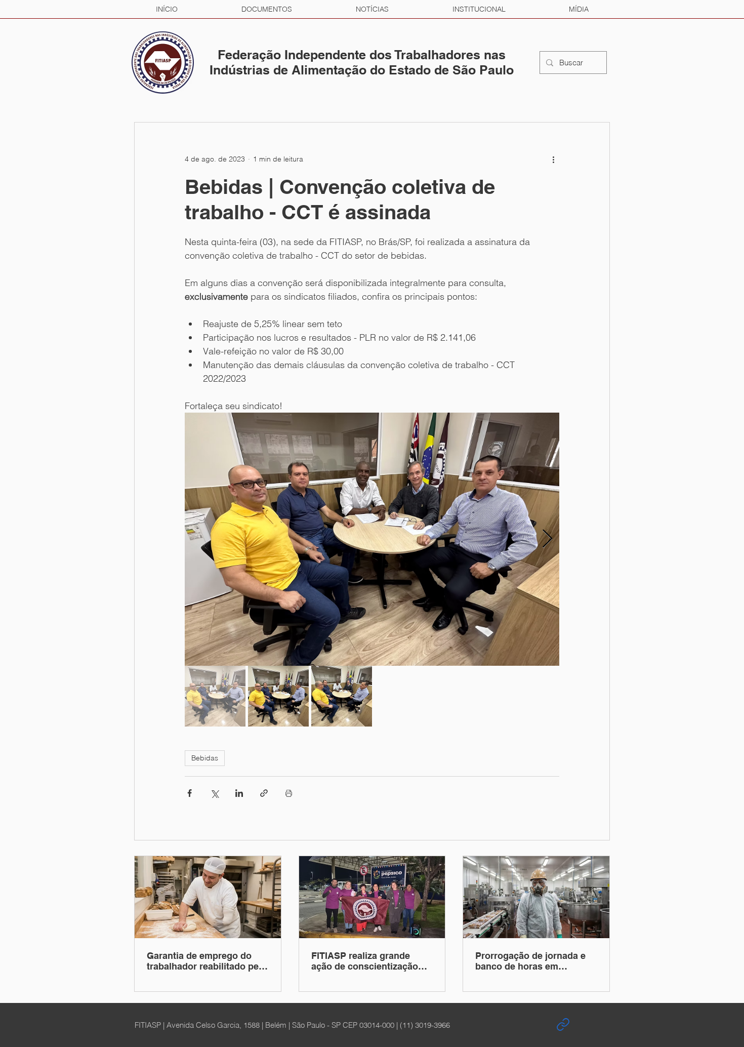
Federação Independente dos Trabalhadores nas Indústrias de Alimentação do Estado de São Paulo (362, 62)
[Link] (563, 1025)
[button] (267, 9)
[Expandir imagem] (372, 539)
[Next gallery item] (547, 539)
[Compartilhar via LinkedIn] (239, 793)
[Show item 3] (341, 696)
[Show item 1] (215, 696)
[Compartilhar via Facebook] (189, 793)
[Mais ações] (553, 159)
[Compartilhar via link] (264, 793)
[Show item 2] (278, 696)
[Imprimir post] (289, 793)
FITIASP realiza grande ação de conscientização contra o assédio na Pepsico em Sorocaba (364, 961)
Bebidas (204, 757)
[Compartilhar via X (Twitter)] (214, 793)
